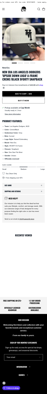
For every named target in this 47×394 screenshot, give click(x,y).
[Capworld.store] (23, 9)
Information (21, 366)
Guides (22, 375)
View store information (13, 114)
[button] (38, 9)
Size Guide (8, 185)
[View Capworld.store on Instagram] (4, 383)
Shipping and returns (13, 191)
